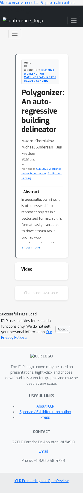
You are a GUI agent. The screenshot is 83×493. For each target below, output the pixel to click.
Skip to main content (58, 2)
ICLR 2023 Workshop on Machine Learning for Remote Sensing (40, 75)
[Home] (23, 20)
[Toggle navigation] (14, 33)
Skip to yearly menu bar (20, 2)
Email (43, 451)
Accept (63, 329)
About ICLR (45, 406)
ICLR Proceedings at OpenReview (42, 480)
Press (45, 417)
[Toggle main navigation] (73, 20)
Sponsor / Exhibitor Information (45, 411)
